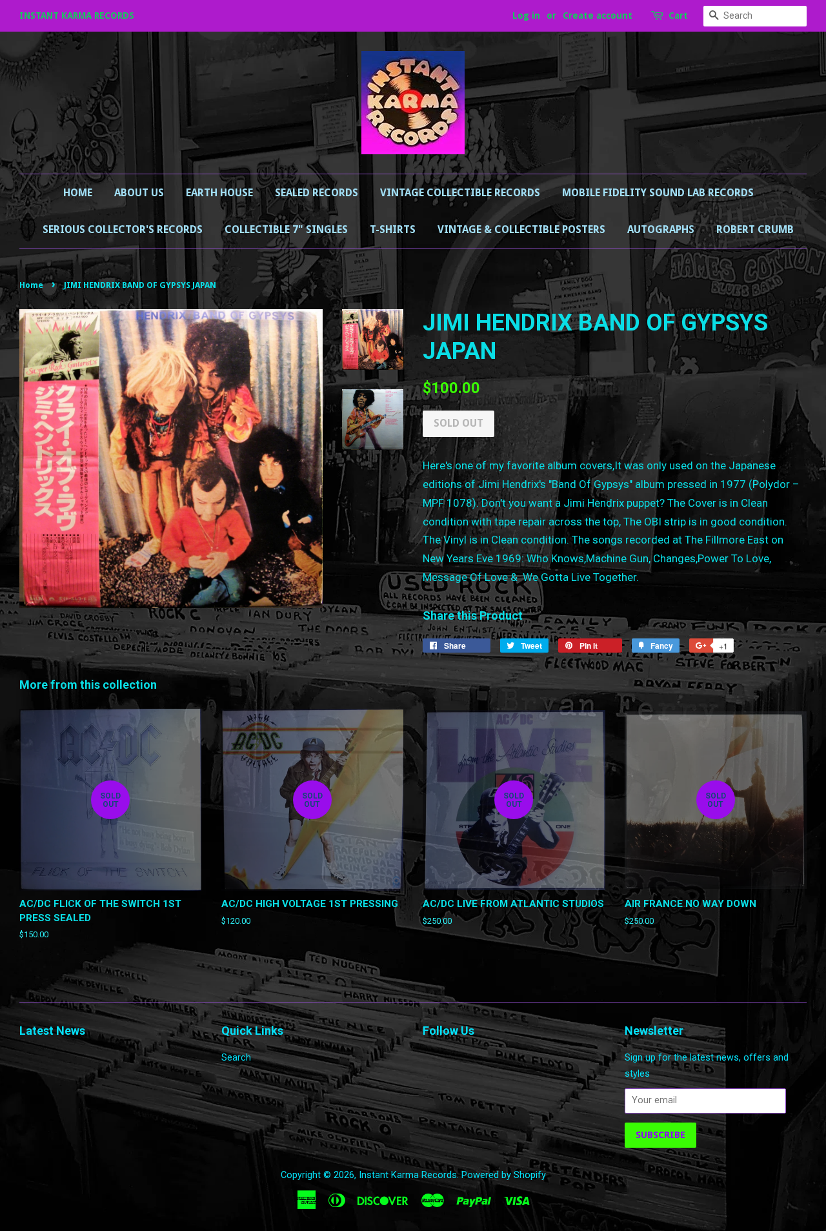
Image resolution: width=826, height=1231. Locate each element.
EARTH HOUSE (219, 193)
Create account (597, 15)
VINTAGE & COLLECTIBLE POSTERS (521, 229)
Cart (678, 15)
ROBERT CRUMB (755, 229)
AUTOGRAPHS (660, 229)
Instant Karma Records (408, 1175)
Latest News (52, 1030)
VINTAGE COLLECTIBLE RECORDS (460, 193)
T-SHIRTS (393, 229)
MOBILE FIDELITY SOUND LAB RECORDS (658, 193)
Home (77, 193)
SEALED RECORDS (316, 193)
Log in (526, 15)
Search (236, 1057)
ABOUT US (139, 193)
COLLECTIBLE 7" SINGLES (286, 229)
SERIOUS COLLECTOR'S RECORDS (123, 229)
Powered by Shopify (503, 1175)
